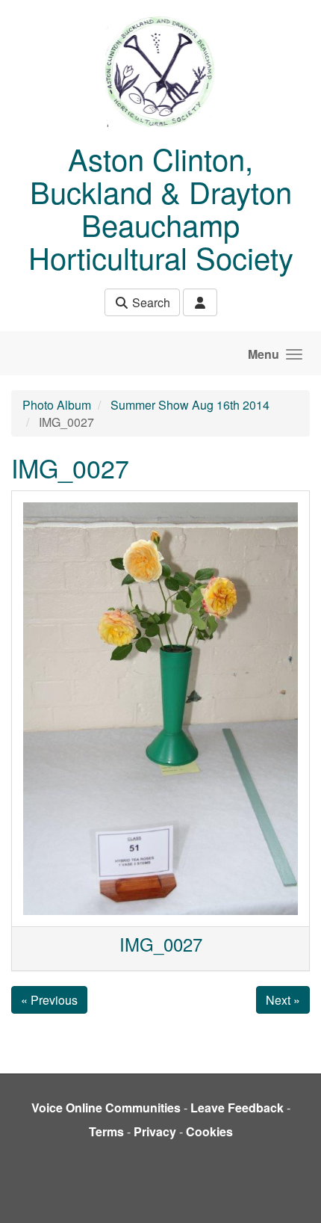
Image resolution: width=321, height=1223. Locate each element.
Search (149, 302)
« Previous (49, 999)
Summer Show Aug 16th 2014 (189, 404)
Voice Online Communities (106, 1107)
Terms (106, 1131)
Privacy (155, 1131)
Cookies (209, 1131)
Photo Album (56, 404)
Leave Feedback (237, 1107)
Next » (283, 999)
